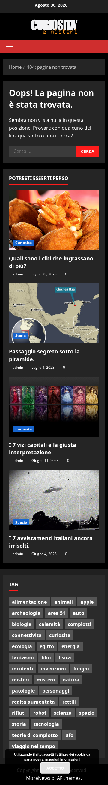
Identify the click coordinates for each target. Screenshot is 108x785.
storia (19, 724)
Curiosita (23, 242)
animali (63, 602)
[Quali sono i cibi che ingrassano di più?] (54, 220)
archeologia (26, 613)
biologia (22, 624)
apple (87, 602)
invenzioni (53, 668)
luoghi (81, 668)
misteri (20, 679)
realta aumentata (33, 702)
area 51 (56, 613)
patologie (23, 690)
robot (39, 713)
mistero (46, 679)
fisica (64, 657)
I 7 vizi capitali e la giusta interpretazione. (42, 448)
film (46, 657)
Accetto (55, 768)
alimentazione (29, 602)
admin (18, 274)
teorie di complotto (35, 735)
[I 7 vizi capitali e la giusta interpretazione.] (54, 407)
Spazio (21, 522)
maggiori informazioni (62, 759)
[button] (9, 46)
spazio (86, 713)
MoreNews (38, 778)
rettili (69, 702)
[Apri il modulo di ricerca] (97, 47)
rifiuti (19, 713)
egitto (47, 646)
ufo (69, 735)
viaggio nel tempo (33, 746)
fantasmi (23, 657)
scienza (63, 713)
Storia (20, 335)
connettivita (27, 635)
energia (71, 646)
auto (78, 613)
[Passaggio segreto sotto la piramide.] (54, 313)
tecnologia (46, 724)
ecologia (22, 646)
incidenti (22, 668)
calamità (49, 624)
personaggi (55, 690)
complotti (79, 624)
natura (71, 679)
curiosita (59, 635)
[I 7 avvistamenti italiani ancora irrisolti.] (54, 500)
